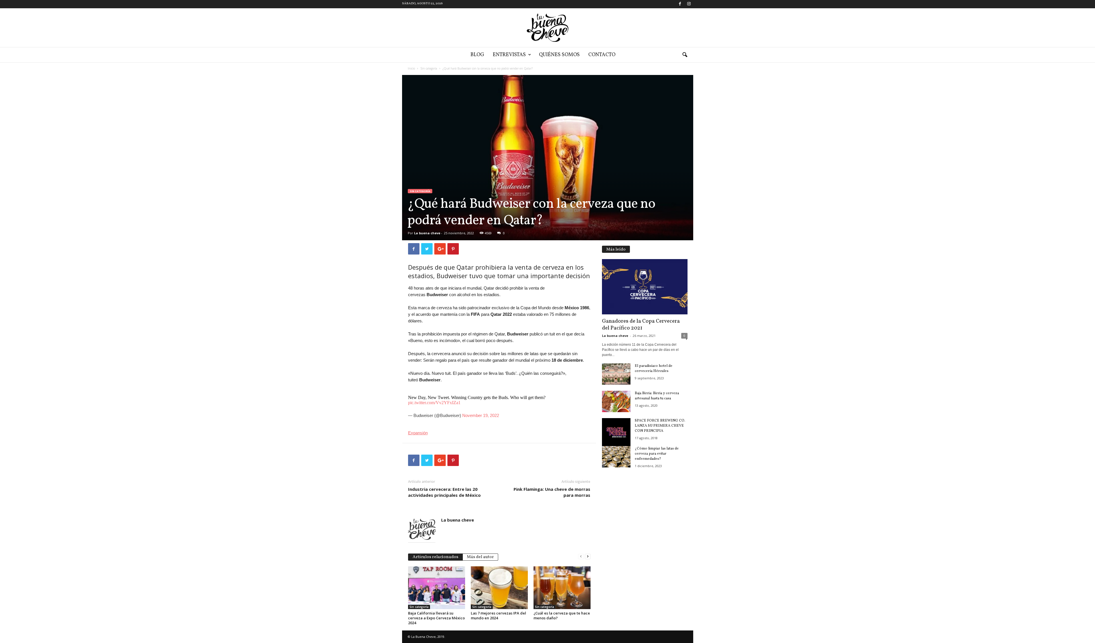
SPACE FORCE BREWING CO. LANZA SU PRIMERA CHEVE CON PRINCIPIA (660, 426)
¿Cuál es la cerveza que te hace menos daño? (562, 615)
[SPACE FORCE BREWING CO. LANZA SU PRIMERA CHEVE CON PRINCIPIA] (616, 432)
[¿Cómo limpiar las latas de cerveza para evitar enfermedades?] (616, 456)
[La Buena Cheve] (547, 27)
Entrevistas (509, 54)
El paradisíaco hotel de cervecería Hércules (653, 368)
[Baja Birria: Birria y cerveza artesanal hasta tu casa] (616, 401)
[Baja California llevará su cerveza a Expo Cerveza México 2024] (436, 587)
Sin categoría (428, 68)
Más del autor (480, 557)
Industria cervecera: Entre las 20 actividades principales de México (444, 492)
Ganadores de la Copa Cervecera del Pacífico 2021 (641, 325)
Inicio (411, 68)
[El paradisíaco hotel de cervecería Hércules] (616, 374)
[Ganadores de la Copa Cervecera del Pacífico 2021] (645, 286)
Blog (477, 54)
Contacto (601, 54)
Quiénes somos (559, 54)
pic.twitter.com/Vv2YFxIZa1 (434, 402)
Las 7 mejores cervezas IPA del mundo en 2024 (498, 615)
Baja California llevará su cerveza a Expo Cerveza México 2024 (436, 618)
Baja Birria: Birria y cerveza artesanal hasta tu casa (657, 396)
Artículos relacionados (435, 557)
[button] (684, 55)
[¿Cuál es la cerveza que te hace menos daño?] (562, 587)
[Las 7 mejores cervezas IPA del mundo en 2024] (499, 587)
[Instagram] (689, 4)
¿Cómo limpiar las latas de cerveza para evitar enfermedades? (657, 453)
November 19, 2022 (480, 415)
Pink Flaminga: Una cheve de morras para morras (552, 492)
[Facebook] (680, 4)
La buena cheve (427, 233)
